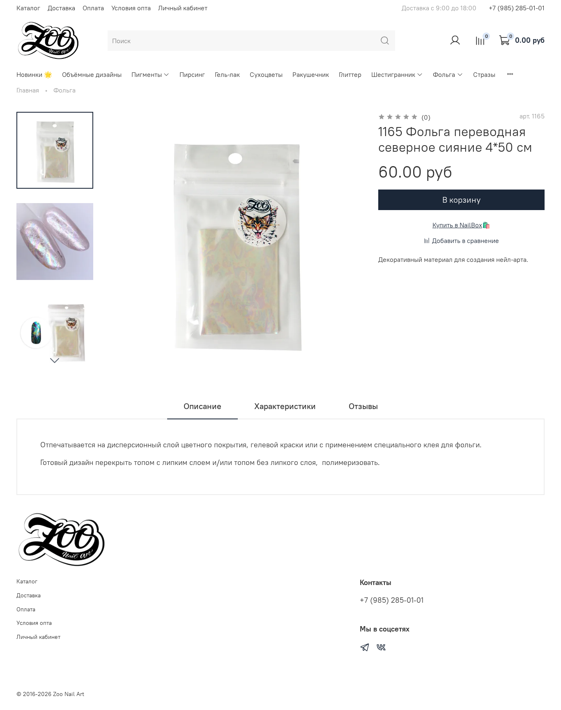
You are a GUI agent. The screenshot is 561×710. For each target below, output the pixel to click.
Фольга (444, 74)
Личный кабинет (182, 8)
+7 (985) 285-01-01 (517, 8)
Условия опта (131, 8)
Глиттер (350, 74)
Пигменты (146, 74)
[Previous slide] (123, 241)
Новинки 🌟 (34, 74)
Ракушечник (310, 74)
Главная (27, 90)
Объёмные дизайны (92, 74)
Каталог (28, 8)
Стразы (484, 74)
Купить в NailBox (457, 225)
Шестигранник (393, 74)
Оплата (93, 8)
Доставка (61, 8)
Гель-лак (227, 74)
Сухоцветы (266, 74)
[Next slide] (54, 360)
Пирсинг (192, 74)
